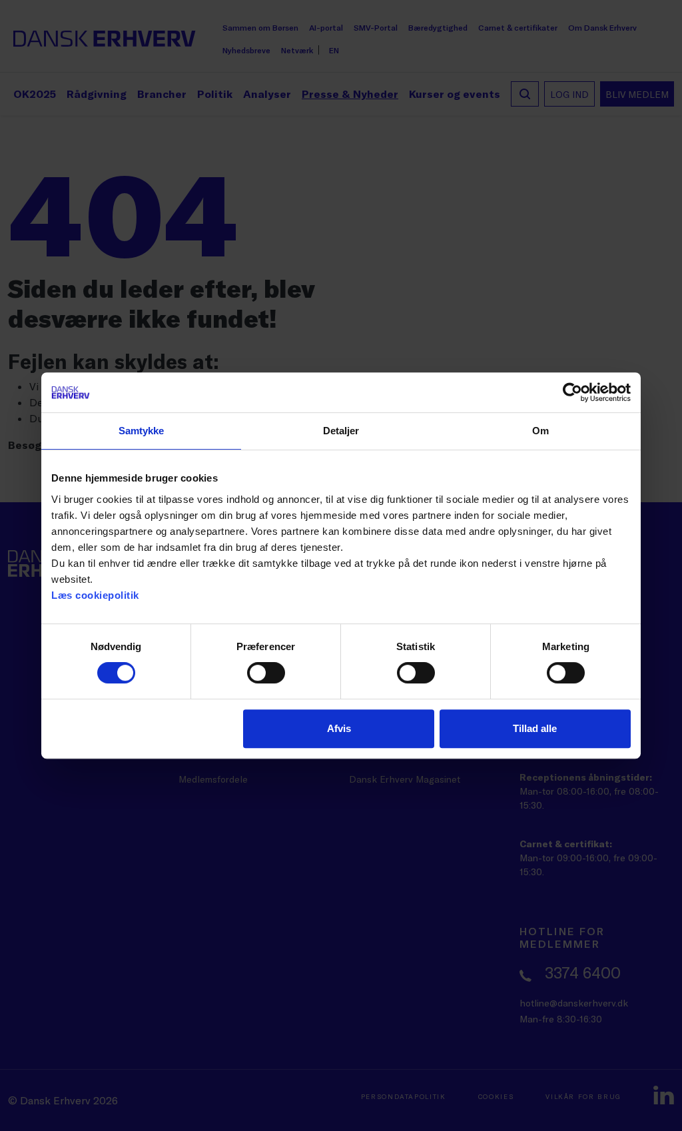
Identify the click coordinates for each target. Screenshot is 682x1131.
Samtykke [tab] (142, 430)
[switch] (266, 672)
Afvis (339, 728)
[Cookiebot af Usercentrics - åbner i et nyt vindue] (572, 392)
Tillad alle (535, 728)
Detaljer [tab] (341, 430)
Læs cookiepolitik (95, 595)
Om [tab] (540, 430)
